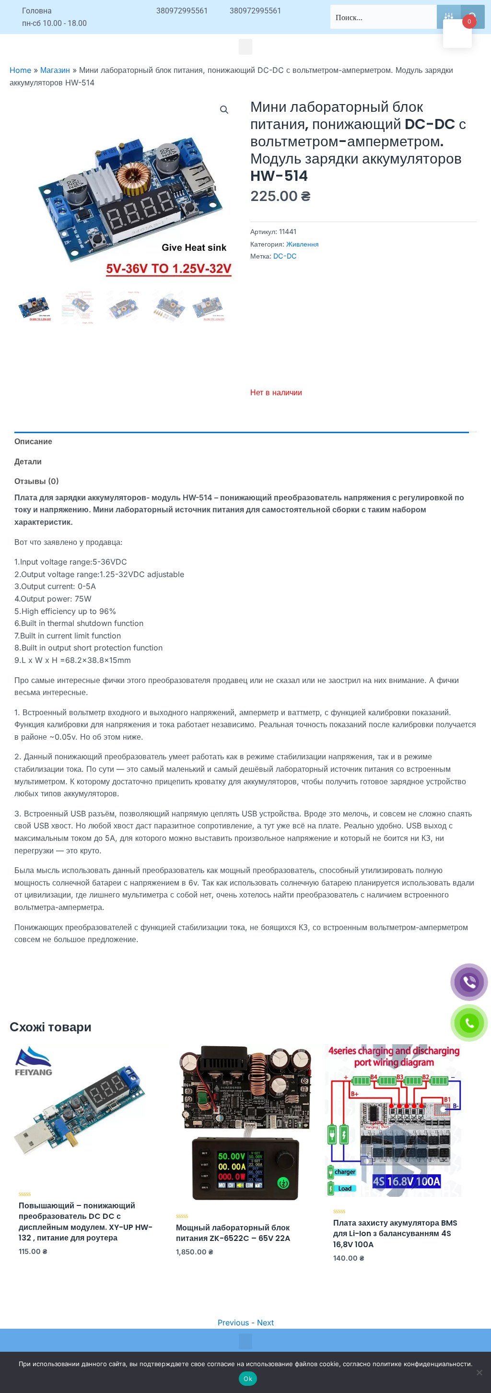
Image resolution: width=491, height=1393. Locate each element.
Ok (248, 1378)
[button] (245, 47)
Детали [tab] (28, 461)
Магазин (55, 70)
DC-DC (285, 256)
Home (20, 70)
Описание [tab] (33, 441)
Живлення (302, 244)
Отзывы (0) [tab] (36, 481)
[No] (479, 1372)
